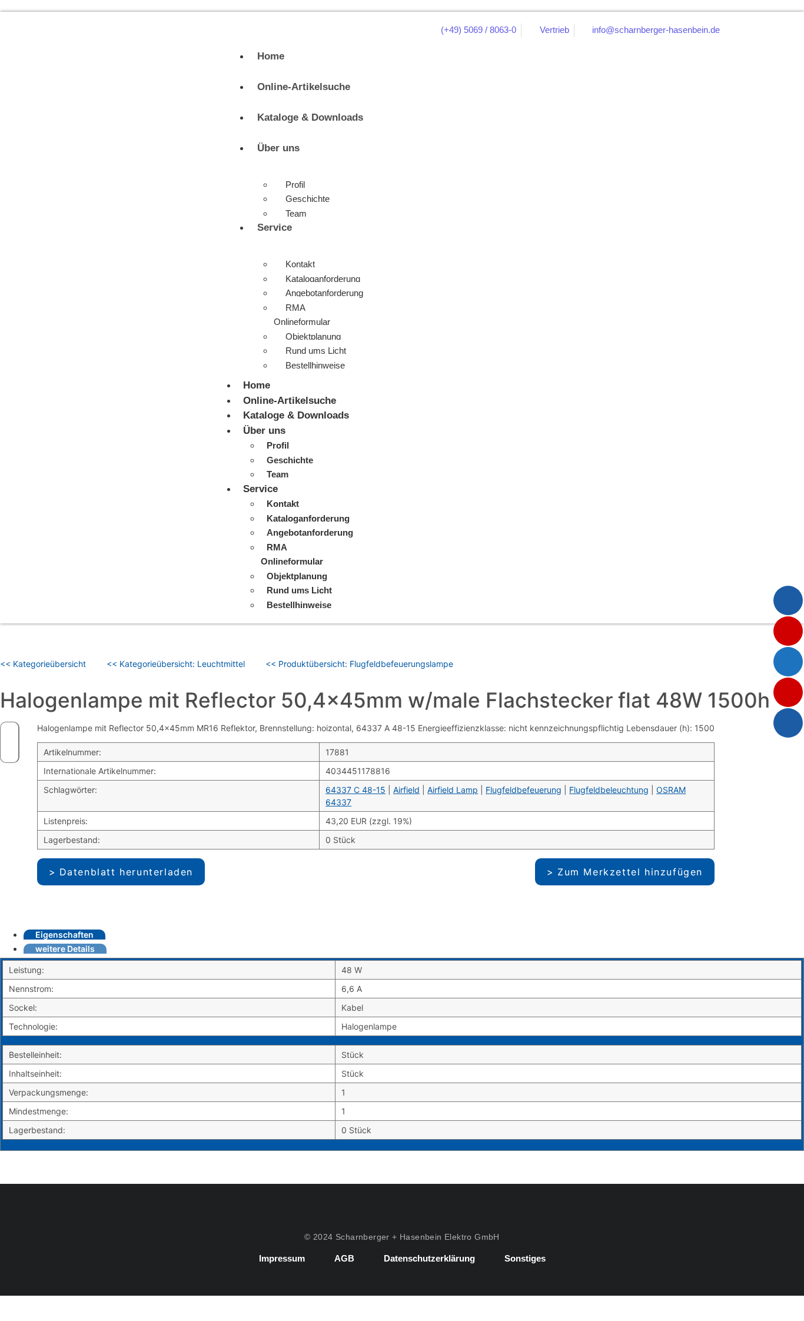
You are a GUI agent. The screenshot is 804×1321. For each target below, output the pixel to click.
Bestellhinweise (315, 365)
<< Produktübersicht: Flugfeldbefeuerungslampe (359, 664)
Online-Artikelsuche (303, 86)
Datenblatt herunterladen (126, 872)
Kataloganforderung (322, 279)
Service (274, 227)
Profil (295, 185)
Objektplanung (313, 336)
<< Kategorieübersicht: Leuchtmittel (176, 664)
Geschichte (307, 199)
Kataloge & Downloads (310, 117)
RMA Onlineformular (302, 315)
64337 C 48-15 (355, 790)
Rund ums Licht (315, 351)
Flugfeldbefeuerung (524, 790)
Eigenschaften (64, 935)
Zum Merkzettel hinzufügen (630, 872)
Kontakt (300, 264)
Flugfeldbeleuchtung (609, 790)
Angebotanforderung (324, 293)
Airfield (406, 790)
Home (270, 56)
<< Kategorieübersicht (43, 664)
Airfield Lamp (452, 790)
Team (296, 213)
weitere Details (65, 949)
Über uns (278, 148)
